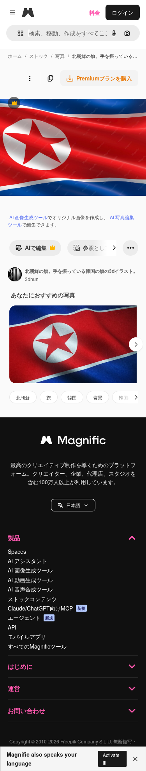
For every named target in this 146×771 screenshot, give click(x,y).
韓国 (72, 397)
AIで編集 (31, 249)
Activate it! (111, 759)
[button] (73, 505)
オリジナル (53, 104)
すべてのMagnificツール (37, 646)
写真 (60, 55)
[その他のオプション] (29, 78)
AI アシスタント (27, 561)
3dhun (32, 279)
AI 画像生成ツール (28, 217)
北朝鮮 (23, 397)
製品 (14, 537)
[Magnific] (73, 442)
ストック (38, 55)
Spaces (17, 551)
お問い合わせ (26, 710)
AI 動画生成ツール (30, 580)
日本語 (73, 505)
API (12, 627)
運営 (14, 688)
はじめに (20, 666)
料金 (94, 12)
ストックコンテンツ (32, 599)
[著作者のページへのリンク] (15, 275)
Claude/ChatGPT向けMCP (46, 608)
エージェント (30, 617)
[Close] (135, 759)
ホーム (15, 55)
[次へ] (114, 248)
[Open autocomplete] (17, 33)
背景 (97, 397)
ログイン (123, 12)
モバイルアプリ (27, 636)
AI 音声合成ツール (30, 589)
